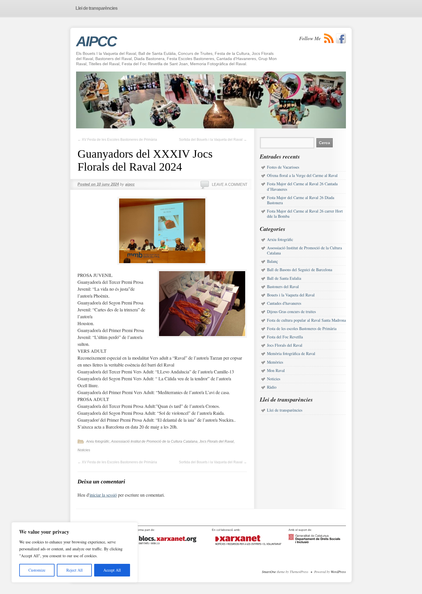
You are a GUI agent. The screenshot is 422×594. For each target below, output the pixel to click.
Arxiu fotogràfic (97, 441)
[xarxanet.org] (248, 546)
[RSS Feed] (329, 38)
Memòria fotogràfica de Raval (291, 353)
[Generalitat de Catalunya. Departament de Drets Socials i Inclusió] (314, 542)
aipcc (130, 184)
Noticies (84, 450)
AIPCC (96, 41)
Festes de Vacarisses (283, 167)
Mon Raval (276, 370)
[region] (74, 552)
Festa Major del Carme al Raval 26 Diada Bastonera (300, 200)
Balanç (272, 261)
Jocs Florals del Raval (216, 441)
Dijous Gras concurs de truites (291, 311)
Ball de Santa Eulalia (284, 278)
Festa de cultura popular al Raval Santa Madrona (306, 320)
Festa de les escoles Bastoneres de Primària (301, 328)
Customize (36, 570)
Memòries (275, 362)
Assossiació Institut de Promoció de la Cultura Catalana (154, 441)
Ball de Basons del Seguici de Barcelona (299, 269)
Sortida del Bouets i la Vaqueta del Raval (213, 140)
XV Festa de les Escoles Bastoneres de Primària (117, 140)
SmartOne (269, 571)
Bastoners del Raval (283, 286)
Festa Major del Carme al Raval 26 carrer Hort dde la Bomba (305, 213)
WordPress (338, 571)
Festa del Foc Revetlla (285, 337)
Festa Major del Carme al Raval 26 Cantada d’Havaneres (302, 186)
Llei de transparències (284, 410)
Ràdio (271, 387)
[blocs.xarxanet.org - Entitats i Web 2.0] (171, 546)
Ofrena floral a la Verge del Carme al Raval (302, 175)
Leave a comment (229, 184)
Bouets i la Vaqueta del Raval (291, 295)
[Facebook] (341, 38)
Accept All (112, 570)
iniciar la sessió (103, 495)
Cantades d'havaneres (284, 303)
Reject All (74, 570)
